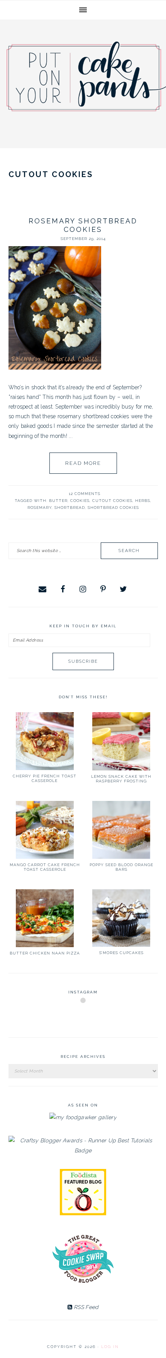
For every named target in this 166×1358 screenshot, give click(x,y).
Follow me (83, 1018)
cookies (80, 500)
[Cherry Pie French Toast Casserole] (44, 741)
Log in (110, 1346)
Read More (83, 463)
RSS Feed (85, 1307)
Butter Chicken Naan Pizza (45, 953)
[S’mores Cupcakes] (121, 918)
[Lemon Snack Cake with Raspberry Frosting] (121, 741)
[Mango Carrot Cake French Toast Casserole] (44, 830)
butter (58, 500)
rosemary (39, 507)
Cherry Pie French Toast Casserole (44, 778)
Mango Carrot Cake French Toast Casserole (45, 867)
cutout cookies (112, 500)
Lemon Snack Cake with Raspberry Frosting (121, 778)
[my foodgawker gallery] (83, 1117)
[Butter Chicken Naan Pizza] (44, 918)
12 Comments (84, 494)
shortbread (69, 507)
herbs (142, 500)
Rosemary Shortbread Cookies (83, 225)
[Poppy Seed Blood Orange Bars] (121, 830)
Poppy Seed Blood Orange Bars (121, 867)
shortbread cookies (113, 507)
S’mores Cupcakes (121, 953)
